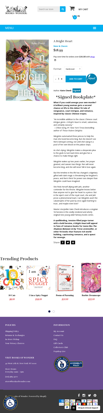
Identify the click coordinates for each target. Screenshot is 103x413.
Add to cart (75, 79)
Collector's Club (61, 347)
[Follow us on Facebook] (63, 242)
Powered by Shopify (37, 396)
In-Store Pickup (12, 339)
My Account (59, 331)
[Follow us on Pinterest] (73, 242)
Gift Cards (58, 343)
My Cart (83, 9)
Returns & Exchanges (15, 335)
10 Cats (11, 295)
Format (57, 68)
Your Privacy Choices (14, 343)
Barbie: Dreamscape (91, 295)
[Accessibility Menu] (10, 403)
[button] (49, 311)
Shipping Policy (12, 331)
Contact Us (58, 335)
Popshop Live (59, 351)
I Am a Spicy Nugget (38, 295)
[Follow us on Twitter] (68, 242)
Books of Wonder (20, 396)
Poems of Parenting (65, 295)
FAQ (55, 339)
